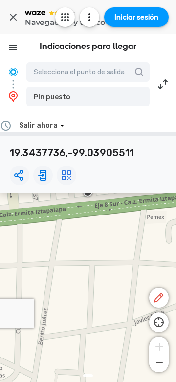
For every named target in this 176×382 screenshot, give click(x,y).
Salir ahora (38, 125)
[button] (88, 96)
